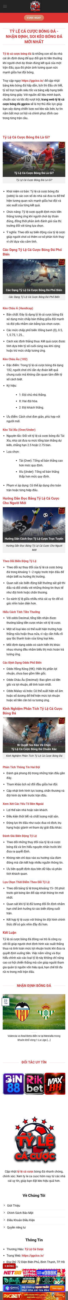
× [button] (60, 624)
